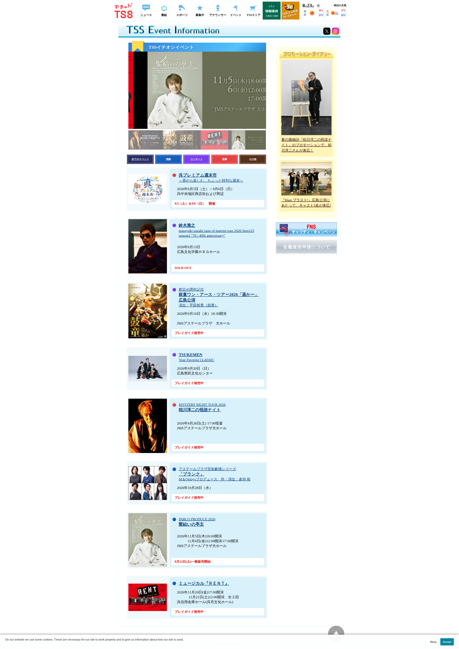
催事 (224, 159)
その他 (252, 159)
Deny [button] (433, 641)
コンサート (196, 159)
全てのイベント (140, 159)
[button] (5, 644)
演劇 (168, 159)
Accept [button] (447, 641)
